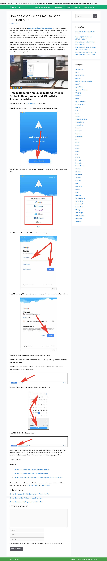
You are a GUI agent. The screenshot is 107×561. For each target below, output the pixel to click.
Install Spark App (31, 103)
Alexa (77, 72)
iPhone (77, 157)
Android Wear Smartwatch (83, 81)
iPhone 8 (78, 169)
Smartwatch (79, 204)
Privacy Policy (81, 559)
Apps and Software (81, 90)
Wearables (58, 7)
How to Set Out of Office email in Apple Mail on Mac (32, 469)
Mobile (77, 189)
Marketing (78, 186)
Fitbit (77, 113)
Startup (77, 210)
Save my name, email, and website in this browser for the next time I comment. (37, 543)
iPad (76, 154)
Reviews (78, 195)
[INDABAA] (15, 7)
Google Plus (46, 485)
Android (77, 78)
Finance (77, 110)
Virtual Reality (79, 215)
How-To (77, 134)
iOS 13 (77, 148)
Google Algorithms (81, 119)
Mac (68, 7)
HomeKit (78, 128)
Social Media (79, 207)
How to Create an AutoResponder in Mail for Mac (26, 502)
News (77, 192)
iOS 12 (77, 145)
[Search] (95, 16)
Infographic (78, 136)
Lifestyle (78, 180)
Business (78, 96)
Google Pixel (79, 125)
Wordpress (78, 221)
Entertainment (79, 104)
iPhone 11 (78, 160)
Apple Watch (79, 87)
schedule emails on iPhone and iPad (40, 28)
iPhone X (78, 172)
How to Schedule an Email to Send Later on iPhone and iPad (29, 494)
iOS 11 (77, 142)
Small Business (80, 198)
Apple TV (78, 84)
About (88, 559)
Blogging (78, 93)
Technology (79, 212)
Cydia (77, 98)
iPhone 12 (78, 163)
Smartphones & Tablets (42, 7)
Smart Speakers (89, 7)
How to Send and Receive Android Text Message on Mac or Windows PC (39, 477)
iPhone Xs (78, 174)
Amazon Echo (79, 75)
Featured (78, 107)
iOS (76, 139)
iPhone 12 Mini (80, 166)
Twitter (36, 485)
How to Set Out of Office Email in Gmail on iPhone (31, 473)
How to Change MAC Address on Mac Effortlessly (26, 498)
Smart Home (79, 201)
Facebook (30, 485)
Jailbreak (78, 177)
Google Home (79, 122)
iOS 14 (77, 151)
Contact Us (94, 559)
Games (77, 116)
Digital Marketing (80, 101)
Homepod (78, 131)
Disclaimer (73, 559)
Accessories (76, 7)
